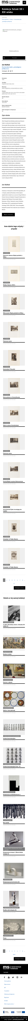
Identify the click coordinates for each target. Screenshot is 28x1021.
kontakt (6, 972)
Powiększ (14, 58)
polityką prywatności (18, 1019)
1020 (14, 954)
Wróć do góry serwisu (9, 1004)
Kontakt (6, 1000)
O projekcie (6, 991)
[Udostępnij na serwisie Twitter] (11, 71)
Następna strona (19, 588)
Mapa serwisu (7, 984)
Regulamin (6, 997)
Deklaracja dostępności (9, 994)
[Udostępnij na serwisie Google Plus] (9, 71)
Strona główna (5, 19)
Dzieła (11, 19)
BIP (5, 987)
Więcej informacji (8, 214)
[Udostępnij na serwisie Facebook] (12, 71)
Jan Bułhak (6, 65)
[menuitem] (6, 972)
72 (14, 583)
